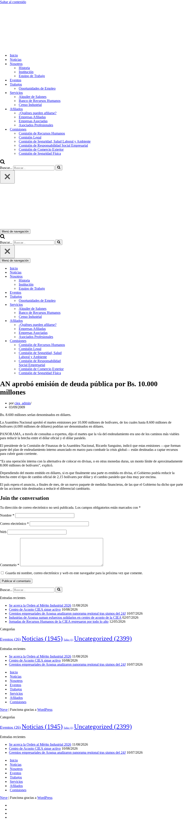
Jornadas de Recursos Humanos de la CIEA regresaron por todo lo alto (58, 621)
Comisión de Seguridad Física (40, 153)
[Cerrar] (7, 177)
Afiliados (16, 698)
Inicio (14, 55)
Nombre (7, 515)
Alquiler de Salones (32, 97)
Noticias (15, 59)
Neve (4, 709)
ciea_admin (23, 403)
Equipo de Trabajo (32, 76)
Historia (24, 68)
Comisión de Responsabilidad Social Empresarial (53, 145)
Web (3, 532)
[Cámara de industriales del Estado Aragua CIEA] (22, 47)
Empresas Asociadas (33, 121)
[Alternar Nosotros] (78, 277)
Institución (26, 72)
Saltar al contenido (13, 2)
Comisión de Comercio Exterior (41, 149)
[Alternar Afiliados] (78, 321)
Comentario (9, 565)
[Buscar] (2, 163)
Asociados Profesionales (36, 125)
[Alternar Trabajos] (78, 297)
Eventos (15, 80)
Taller (68, 640)
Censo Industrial (30, 105)
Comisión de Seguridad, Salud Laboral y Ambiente (55, 141)
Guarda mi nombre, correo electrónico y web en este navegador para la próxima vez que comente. (74, 573)
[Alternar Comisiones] (78, 341)
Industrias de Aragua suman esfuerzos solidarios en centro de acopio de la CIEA (65, 617)
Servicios (16, 693)
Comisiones (18, 702)
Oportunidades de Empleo (37, 88)
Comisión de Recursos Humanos (42, 133)
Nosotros (16, 681)
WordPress (44, 709)
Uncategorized (103, 638)
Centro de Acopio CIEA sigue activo (35, 609)
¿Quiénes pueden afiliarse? (37, 113)
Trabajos (16, 689)
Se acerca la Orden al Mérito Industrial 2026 (40, 605)
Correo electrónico (14, 523)
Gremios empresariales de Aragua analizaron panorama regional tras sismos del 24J (67, 613)
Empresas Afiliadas (32, 117)
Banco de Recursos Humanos (39, 101)
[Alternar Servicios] (78, 305)
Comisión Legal (30, 137)
